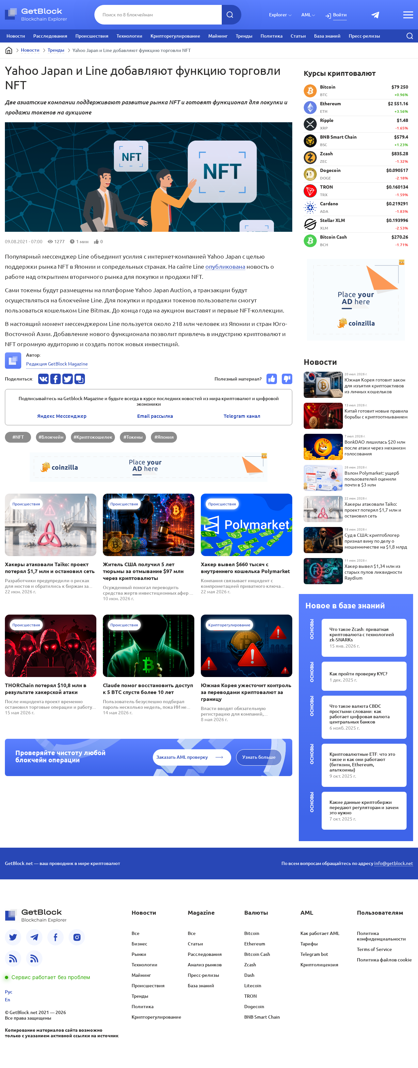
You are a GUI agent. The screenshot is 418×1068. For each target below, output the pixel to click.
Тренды (244, 36)
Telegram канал (242, 416)
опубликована (225, 266)
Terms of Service (374, 949)
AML (306, 14)
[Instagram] (77, 937)
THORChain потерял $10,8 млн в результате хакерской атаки (46, 688)
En (7, 999)
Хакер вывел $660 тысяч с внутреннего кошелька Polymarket (245, 567)
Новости (16, 36)
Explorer (278, 14)
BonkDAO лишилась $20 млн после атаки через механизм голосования (375, 447)
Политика (271, 36)
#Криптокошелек (92, 437)
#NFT (18, 437)
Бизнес (139, 943)
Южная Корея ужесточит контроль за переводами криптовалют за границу (246, 692)
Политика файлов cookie (384, 959)
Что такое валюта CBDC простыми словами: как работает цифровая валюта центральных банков (360, 714)
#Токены (133, 437)
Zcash (250, 964)
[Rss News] (13, 958)
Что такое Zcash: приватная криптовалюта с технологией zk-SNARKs (362, 634)
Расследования (50, 36)
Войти (340, 14)
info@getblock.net (393, 863)
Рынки (139, 954)
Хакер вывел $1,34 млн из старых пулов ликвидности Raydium (373, 572)
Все (135, 933)
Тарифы (309, 943)
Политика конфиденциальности (381, 936)
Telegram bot (314, 954)
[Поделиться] (43, 379)
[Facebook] (55, 937)
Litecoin (252, 985)
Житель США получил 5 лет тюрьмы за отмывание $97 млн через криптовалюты (143, 571)
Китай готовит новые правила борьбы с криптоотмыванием (376, 413)
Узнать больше (259, 757)
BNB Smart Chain (262, 1017)
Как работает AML (319, 933)
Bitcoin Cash (257, 954)
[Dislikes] (287, 379)
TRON (250, 996)
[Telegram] (34, 937)
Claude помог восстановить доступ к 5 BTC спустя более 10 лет (148, 688)
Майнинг (218, 36)
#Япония (164, 437)
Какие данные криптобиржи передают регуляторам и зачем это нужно (364, 807)
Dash (249, 975)
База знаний (327, 36)
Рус (8, 991)
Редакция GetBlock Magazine (57, 363)
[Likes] (271, 379)
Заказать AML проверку (182, 757)
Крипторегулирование (175, 36)
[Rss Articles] (34, 958)
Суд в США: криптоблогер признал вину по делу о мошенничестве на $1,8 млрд (376, 541)
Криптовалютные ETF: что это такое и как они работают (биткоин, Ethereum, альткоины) (362, 762)
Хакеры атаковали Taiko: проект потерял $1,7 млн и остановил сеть (50, 567)
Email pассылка (155, 416)
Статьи (298, 36)
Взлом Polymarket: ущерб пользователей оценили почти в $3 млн (372, 478)
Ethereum (254, 943)
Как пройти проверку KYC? (358, 673)
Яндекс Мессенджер (62, 416)
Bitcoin (251, 933)
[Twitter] (13, 937)
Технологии (129, 36)
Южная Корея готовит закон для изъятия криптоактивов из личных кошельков (375, 385)
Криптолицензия (319, 964)
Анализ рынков (205, 964)
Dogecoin (254, 1006)
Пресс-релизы (364, 36)
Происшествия (91, 36)
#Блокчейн (51, 437)
